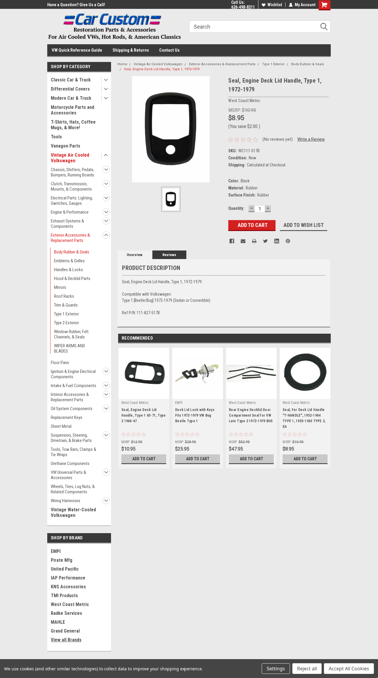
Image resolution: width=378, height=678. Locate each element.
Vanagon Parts (65, 146)
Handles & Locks (68, 269)
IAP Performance (68, 578)
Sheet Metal (61, 426)
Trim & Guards (66, 305)
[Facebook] (231, 241)
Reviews (169, 255)
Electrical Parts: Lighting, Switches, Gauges (72, 200)
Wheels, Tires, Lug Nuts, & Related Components (73, 489)
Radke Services (66, 613)
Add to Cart (144, 458)
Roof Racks (64, 296)
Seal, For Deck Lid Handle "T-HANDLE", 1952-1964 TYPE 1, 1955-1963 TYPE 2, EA (304, 418)
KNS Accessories (68, 586)
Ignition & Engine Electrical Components (73, 374)
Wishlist (275, 4)
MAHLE (58, 622)
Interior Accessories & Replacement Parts (70, 397)
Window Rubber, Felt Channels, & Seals (71, 334)
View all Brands (66, 640)
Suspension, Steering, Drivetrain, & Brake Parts (71, 438)
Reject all (307, 668)
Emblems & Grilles (69, 260)
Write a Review (311, 139)
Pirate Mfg (61, 560)
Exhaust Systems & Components (67, 223)
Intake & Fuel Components (73, 385)
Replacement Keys (66, 417)
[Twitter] (265, 241)
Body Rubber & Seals (71, 252)
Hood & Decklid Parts (72, 278)
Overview (134, 255)
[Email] (243, 241)
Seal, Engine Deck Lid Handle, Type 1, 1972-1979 (161, 69)
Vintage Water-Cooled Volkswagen (73, 512)
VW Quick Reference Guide (77, 50)
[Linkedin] (276, 241)
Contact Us (169, 50)
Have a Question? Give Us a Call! (76, 4)
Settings (276, 668)
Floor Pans (60, 362)
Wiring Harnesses (65, 500)
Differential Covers (70, 89)
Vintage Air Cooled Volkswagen (70, 157)
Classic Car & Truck (71, 80)
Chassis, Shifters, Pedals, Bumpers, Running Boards (72, 172)
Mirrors (60, 287)
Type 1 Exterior (66, 314)
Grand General (65, 631)
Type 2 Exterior (66, 322)
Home (122, 64)
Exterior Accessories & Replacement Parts (70, 237)
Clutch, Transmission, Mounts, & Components (71, 186)
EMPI (56, 551)
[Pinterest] (288, 241)
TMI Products (64, 595)
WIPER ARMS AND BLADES (69, 348)
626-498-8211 (243, 7)
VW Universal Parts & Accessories (68, 475)
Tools (56, 137)
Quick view (197, 394)
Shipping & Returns (131, 50)
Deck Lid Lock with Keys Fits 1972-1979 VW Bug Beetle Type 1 (194, 415)
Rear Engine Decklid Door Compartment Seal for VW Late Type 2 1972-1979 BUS (251, 415)
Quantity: (236, 208)
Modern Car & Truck (71, 98)
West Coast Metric (70, 604)
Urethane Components (70, 463)
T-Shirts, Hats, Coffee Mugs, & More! (73, 124)
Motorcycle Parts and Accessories (72, 110)
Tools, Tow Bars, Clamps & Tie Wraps (73, 452)
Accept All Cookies (349, 668)
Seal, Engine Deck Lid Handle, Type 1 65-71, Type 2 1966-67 (143, 415)
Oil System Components (71, 408)
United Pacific (65, 569)
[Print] (254, 241)
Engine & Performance (70, 212)
